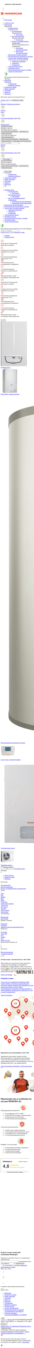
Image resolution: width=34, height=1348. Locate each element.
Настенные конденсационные (22, 49)
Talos (2, 893)
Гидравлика (16, 65)
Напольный (4, 917)
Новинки (7, 879)
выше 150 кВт (5, 940)
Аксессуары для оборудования (18, 58)
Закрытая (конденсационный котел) (12, 927)
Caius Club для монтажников (10, 131)
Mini (2, 898)
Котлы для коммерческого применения (13, 888)
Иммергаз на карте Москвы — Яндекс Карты (17, 1171)
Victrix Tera (4, 905)
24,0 (2, 935)
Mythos (3, 897)
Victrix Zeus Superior (7, 903)
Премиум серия (10, 877)
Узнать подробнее (6, 974)
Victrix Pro (4, 902)
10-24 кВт (4, 932)
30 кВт (3, 937)
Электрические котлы (15, 66)
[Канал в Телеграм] (6, 1276)
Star (2, 895)
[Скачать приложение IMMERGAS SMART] (3, 1288)
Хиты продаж (9, 875)
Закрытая (4, 925)
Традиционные (17, 31)
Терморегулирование (19, 61)
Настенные (19, 35)
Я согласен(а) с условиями (14, 1266)
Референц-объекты (14, 85)
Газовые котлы (13, 28)
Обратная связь (6, 1328)
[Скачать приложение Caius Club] (1, 1288)
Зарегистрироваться (7, 137)
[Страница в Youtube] (6, 1278)
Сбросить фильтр (7, 954)
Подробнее (25, 1342)
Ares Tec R (4, 907)
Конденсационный (7, 952)
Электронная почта (25, 1261)
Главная (7, 235)
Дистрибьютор (24, 131)
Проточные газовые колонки (17, 55)
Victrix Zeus (4, 912)
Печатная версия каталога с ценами (19, 70)
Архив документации (15, 71)
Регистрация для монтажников (22, 141)
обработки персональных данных (14, 1266)
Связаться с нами (18, 100)
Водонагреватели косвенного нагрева (20, 56)
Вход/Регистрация (7, 126)
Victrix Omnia (5, 910)
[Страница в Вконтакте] (5, 1272)
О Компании (12, 84)
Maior (2, 900)
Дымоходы (15, 63)
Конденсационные (18, 36)
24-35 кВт (4, 934)
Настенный (4, 919)
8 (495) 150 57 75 (6, 100)
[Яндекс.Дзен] (7, 1283)
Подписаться (20, 1263)
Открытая (4, 924)
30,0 (2, 939)
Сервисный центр (6, 133)
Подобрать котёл (10, 220)
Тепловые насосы (14, 68)
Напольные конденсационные (22, 52)
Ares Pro (3, 908)
